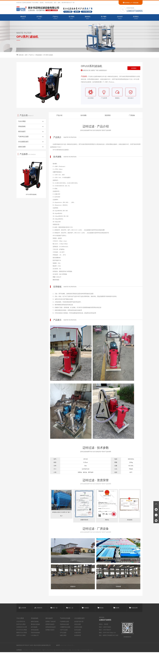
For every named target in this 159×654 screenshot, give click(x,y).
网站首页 (23, 17)
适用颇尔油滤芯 (49, 630)
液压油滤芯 (49, 618)
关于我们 (39, 17)
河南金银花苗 (59, 650)
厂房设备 (132, 115)
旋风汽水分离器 (20, 635)
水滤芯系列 (77, 632)
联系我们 (127, 2)
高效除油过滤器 (64, 624)
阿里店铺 (135, 2)
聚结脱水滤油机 (35, 624)
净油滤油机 (38, 55)
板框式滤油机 (35, 621)
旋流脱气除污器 (78, 621)
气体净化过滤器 (65, 618)
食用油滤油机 (35, 630)
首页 (26, 55)
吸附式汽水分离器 (21, 632)
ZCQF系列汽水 (20, 621)
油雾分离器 (63, 635)
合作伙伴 (120, 17)
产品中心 (55, 17)
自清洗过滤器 (78, 627)
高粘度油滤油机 (35, 632)
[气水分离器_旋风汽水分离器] (38, 8)
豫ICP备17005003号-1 (67, 645)
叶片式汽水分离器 (21, 630)
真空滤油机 (34, 627)
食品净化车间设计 (49, 650)
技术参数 (83, 115)
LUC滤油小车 (35, 635)
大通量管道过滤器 (65, 627)
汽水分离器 (20, 618)
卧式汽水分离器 (20, 624)
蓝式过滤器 (77, 630)
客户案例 (71, 17)
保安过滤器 (77, 624)
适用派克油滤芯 (49, 624)
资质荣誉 (108, 115)
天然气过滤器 (64, 630)
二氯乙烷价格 (74, 650)
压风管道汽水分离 (21, 627)
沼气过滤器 (63, 632)
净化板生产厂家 (27, 650)
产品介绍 (59, 115)
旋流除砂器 (77, 635)
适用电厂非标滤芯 (50, 621)
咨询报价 (133, 68)
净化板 (91, 650)
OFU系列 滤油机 (48, 55)
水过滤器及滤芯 (79, 618)
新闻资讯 (87, 17)
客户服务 (103, 17)
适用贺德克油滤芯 (50, 627)
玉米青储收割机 (83, 650)
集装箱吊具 (67, 650)
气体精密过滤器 (64, 621)
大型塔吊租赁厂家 (38, 650)
